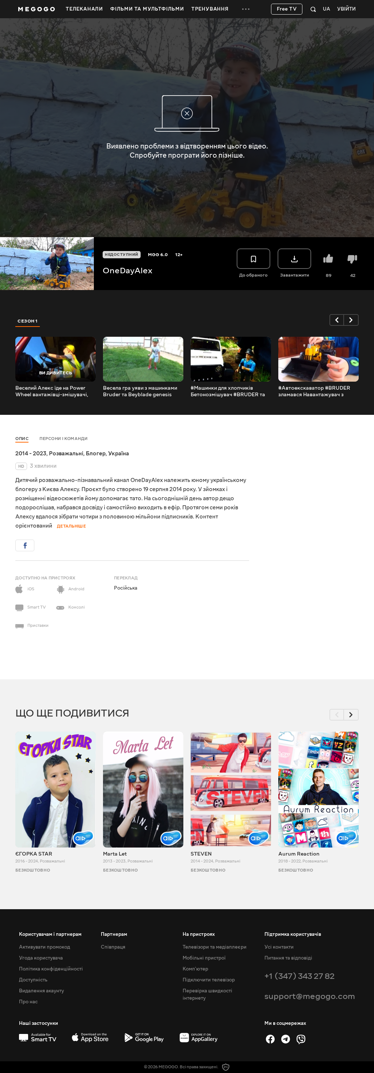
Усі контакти (279, 947)
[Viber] (301, 1039)
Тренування (210, 9)
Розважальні (66, 453)
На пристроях (199, 934)
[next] (351, 320)
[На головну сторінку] (36, 9)
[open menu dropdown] (245, 9)
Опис (21, 438)
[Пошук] (313, 9)
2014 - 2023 (30, 453)
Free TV (287, 9)
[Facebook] (270, 1039)
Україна (118, 453)
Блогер (96, 453)
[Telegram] (285, 1039)
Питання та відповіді (288, 958)
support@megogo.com (309, 996)
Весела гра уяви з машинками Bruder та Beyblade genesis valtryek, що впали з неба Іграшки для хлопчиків (140, 391)
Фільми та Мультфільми (147, 9)
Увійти (346, 9)
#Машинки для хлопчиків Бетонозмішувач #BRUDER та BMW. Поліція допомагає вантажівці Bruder (228, 391)
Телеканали (84, 9)
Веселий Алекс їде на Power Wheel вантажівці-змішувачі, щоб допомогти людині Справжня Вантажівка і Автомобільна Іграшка (51, 391)
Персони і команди (63, 438)
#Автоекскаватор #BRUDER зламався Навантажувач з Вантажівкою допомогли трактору (314, 391)
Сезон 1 (28, 321)
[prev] (336, 320)
